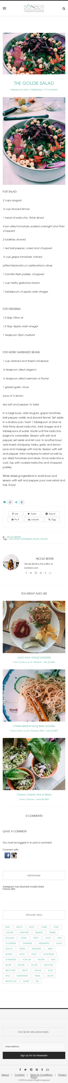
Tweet (33, 513)
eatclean (14, 538)
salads (34, 965)
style (7, 975)
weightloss (11, 981)
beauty (20, 927)
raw (53, 959)
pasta (33, 954)
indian (22, 948)
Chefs (56, 927)
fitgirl (24, 937)
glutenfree (10, 943)
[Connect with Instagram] (14, 855)
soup (50, 970)
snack (25, 970)
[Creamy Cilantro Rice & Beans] (34, 765)
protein (41, 959)
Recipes (37, 662)
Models (9, 954)
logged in (23, 842)
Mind (50, 948)
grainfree (27, 943)
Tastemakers (22, 975)
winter (26, 981)
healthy (9, 948)
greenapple (44, 943)
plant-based (48, 954)
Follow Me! (9, 889)
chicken (9, 932)
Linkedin (35, 519)
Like (16, 513)
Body (31, 927)
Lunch (30, 662)
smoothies (10, 970)
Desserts (39, 932)
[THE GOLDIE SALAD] (34, 56)
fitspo (36, 937)
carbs (44, 927)
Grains (22, 662)
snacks (37, 970)
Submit (52, 513)
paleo (22, 954)
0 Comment (51, 89)
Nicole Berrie (14, 536)
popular (27, 959)
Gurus (59, 943)
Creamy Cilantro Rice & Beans (34, 794)
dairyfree (24, 932)
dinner (52, 932)
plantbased (26, 538)
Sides (42, 730)
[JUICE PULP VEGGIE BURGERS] (34, 628)
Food (15, 662)
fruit (59, 937)
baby (7, 927)
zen (37, 981)
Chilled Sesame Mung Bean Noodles (34, 726)
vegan (44, 538)
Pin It (17, 519)
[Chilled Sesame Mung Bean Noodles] (34, 696)
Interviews (36, 948)
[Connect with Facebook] (8, 855)
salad (36, 538)
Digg (53, 519)
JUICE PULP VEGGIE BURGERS (34, 657)
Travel (37, 975)
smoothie (48, 965)
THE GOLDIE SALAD (34, 83)
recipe (8, 965)
